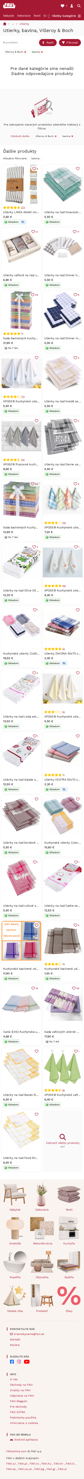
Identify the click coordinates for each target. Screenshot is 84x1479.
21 (37, 231)
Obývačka (42, 1277)
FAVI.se (11, 1469)
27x (23, 207)
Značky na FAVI (20, 1390)
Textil (37, 15)
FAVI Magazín (18, 1401)
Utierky (24, 23)
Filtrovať (72, 42)
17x (22, 396)
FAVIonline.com (16, 1451)
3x (63, 648)
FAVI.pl (23, 1463)
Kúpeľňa (15, 1277)
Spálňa (69, 1277)
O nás (14, 1379)
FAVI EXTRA (17, 1412)
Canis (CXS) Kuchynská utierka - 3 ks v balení (34, 1032)
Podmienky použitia (23, 1417)
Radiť (50, 42)
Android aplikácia (26, 1439)
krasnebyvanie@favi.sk (29, 1334)
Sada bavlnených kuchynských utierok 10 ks (33, 527)
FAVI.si (62, 1469)
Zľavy (69, 1310)
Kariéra (15, 1344)
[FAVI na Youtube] (26, 1362)
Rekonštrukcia (42, 1243)
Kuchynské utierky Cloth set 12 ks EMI (29, 653)
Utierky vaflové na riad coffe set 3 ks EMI (32, 275)
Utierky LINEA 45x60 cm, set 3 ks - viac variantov (37, 212)
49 (36, 294)
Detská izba (15, 1310)
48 (77, 988)
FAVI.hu (46, 1463)
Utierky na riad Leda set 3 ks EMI (26, 716)
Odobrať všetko (20, 136)
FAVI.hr (59, 1463)
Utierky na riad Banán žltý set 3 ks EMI (30, 1095)
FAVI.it (70, 1463)
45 (36, 484)
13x (22, 459)
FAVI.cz (11, 1463)
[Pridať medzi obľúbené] (78, 168)
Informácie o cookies (24, 1423)
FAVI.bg (39, 1469)
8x (63, 1090)
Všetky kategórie (64, 16)
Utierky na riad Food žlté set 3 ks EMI (29, 1158)
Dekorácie (23, 15)
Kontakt (15, 1339)
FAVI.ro (35, 1463)
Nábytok (8, 15)
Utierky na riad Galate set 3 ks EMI (27, 779)
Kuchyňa (69, 1243)
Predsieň (42, 1310)
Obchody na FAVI (21, 1384)
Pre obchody (18, 1406)
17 (78, 231)
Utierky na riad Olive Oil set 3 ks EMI (28, 590)
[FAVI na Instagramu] (19, 1362)
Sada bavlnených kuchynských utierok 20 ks (33, 338)
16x (64, 585)
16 (37, 988)
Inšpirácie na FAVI (22, 1395)
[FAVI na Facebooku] (12, 1362)
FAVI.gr (51, 1469)
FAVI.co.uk (25, 1469)
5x (63, 712)
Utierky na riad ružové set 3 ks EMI (27, 905)
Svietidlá (15, 1243)
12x (64, 522)
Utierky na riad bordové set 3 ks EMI (28, 842)
